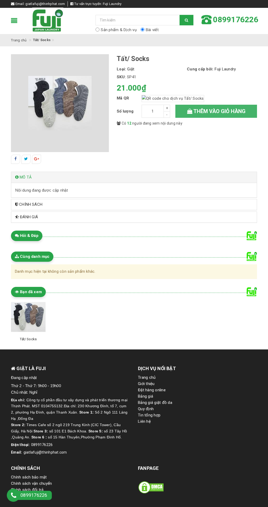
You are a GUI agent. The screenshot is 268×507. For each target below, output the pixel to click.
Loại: (121, 69)
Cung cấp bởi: (200, 69)
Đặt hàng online (152, 390)
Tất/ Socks (28, 339)
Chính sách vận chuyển (31, 483)
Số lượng (125, 111)
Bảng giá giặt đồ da (155, 402)
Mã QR (123, 98)
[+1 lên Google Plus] (36, 159)
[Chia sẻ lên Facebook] (15, 159)
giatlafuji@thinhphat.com (45, 4)
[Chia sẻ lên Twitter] (26, 159)
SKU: (121, 77)
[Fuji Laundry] (60, 21)
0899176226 (42, 445)
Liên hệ (144, 421)
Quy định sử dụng (26, 496)
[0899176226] (13, 496)
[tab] (134, 177)
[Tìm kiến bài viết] (186, 20)
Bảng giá (145, 396)
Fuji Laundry (112, 4)
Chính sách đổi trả (27, 489)
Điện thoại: (20, 445)
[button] (134, 177)
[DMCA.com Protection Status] (151, 487)
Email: (16, 452)
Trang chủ (146, 377)
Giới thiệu (146, 383)
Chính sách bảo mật (29, 477)
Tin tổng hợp (149, 415)
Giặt (130, 69)
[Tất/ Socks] (28, 317)
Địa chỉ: (18, 400)
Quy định (146, 408)
